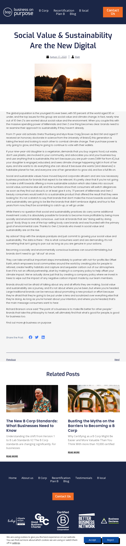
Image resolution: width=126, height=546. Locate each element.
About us (27, 478)
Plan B (60, 13)
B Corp (44, 10)
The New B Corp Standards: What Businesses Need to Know (32, 426)
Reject (110, 539)
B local (83, 10)
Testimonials (83, 478)
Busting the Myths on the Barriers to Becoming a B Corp (91, 426)
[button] (30, 337)
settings (16, 542)
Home (13, 478)
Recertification (63, 10)
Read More (12, 456)
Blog (73, 13)
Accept (92, 539)
